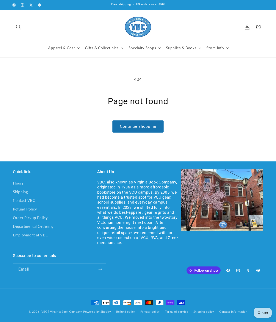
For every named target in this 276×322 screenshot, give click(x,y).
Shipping (20, 192)
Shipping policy (203, 311)
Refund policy (125, 311)
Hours (18, 183)
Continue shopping (138, 126)
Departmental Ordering (33, 226)
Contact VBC (24, 200)
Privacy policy (150, 311)
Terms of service (176, 311)
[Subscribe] (100, 269)
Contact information (233, 311)
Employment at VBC (30, 235)
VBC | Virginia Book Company (61, 311)
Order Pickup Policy (30, 217)
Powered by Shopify (97, 311)
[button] (18, 27)
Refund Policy (25, 209)
